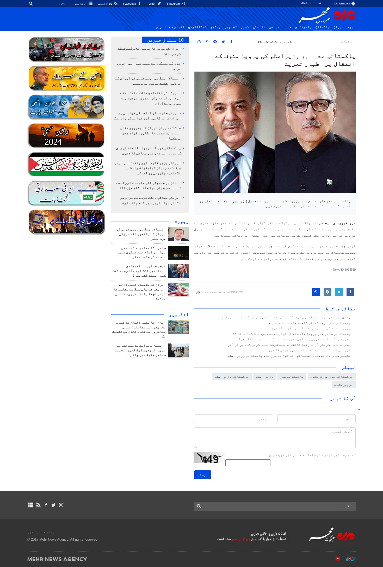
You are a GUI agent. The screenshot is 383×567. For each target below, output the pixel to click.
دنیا (287, 27)
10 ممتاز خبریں (165, 40)
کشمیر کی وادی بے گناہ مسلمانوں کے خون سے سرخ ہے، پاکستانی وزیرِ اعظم (289, 356)
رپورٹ (182, 221)
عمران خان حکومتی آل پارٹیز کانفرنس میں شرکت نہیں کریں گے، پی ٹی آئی (289, 345)
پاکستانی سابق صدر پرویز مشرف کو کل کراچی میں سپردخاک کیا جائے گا (291, 334)
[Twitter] (53, 505)
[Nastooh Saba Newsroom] (348, 559)
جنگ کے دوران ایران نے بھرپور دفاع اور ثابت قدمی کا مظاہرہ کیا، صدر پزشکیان (150, 133)
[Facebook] (45, 505)
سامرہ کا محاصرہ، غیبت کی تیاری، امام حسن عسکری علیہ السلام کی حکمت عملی (141, 252)
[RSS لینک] (38, 505)
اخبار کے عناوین (170, 27)
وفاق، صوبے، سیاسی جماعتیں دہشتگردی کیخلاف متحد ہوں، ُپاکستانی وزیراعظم (284, 317)
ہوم (351, 27)
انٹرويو (179, 314)
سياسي (274, 27)
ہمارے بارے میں (40, 532)
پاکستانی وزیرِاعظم (232, 376)
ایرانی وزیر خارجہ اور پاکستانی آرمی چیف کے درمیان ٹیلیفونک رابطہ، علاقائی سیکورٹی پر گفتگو (148, 168)
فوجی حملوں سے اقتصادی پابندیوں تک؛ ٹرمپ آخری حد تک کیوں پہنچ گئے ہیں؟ (140, 270)
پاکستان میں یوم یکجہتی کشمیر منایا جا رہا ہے (309, 323)
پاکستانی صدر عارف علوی (331, 376)
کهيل (245, 27)
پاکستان (322, 27)
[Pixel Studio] (335, 559)
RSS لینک (105, 3)
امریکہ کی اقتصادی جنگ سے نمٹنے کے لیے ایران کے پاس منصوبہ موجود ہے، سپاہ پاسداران (150, 98)
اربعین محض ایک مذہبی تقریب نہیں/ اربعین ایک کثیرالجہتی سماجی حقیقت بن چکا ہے (140, 350)
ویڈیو (216, 27)
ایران (338, 27)
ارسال (202, 475)
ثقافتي (259, 27)
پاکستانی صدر (292, 376)
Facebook (130, 3)
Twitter (151, 3)
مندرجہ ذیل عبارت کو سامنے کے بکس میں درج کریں (312, 455)
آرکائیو (81, 3)
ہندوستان (303, 27)
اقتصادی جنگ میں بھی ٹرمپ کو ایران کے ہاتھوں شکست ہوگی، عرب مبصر (141, 234)
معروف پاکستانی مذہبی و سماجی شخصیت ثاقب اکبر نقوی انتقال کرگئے (292, 339)
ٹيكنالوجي (197, 27)
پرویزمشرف (343, 385)
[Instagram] (61, 505)
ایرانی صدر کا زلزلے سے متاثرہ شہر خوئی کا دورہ (308, 350)
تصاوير (231, 27)
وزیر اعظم (264, 376)
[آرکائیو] (30, 505)
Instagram (174, 3)
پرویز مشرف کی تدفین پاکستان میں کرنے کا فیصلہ (308, 328)
